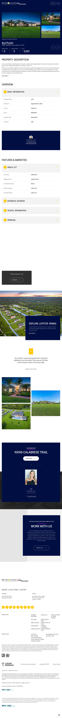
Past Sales (34, 619)
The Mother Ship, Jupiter (38, 596)
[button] (41, 548)
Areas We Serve (35, 622)
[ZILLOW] (32, 607)
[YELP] (25, 607)
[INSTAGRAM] (6, 607)
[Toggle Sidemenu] (58, 3)
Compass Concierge (44, 626)
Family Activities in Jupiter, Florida (55, 616)
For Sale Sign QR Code (45, 623)
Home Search (34, 625)
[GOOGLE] (28, 607)
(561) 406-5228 (32, 142)
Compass (50, 644)
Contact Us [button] (44, 615)
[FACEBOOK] (3, 607)
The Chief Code (50, 636)
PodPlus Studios (35, 641)
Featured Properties (34, 615)
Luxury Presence (31, 664)
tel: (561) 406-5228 (7, 596)
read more (32, 333)
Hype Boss (33, 634)
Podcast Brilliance (36, 637)
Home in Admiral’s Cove (45, 629)
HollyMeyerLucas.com (52, 634)
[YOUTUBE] (14, 607)
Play (20, 25)
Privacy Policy (56, 664)
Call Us (53, 3)
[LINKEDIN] (10, 607)
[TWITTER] (17, 607)
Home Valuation (35, 629)
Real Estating (34, 636)
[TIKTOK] (21, 607)
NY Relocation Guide (45, 620)
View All (51, 31)
